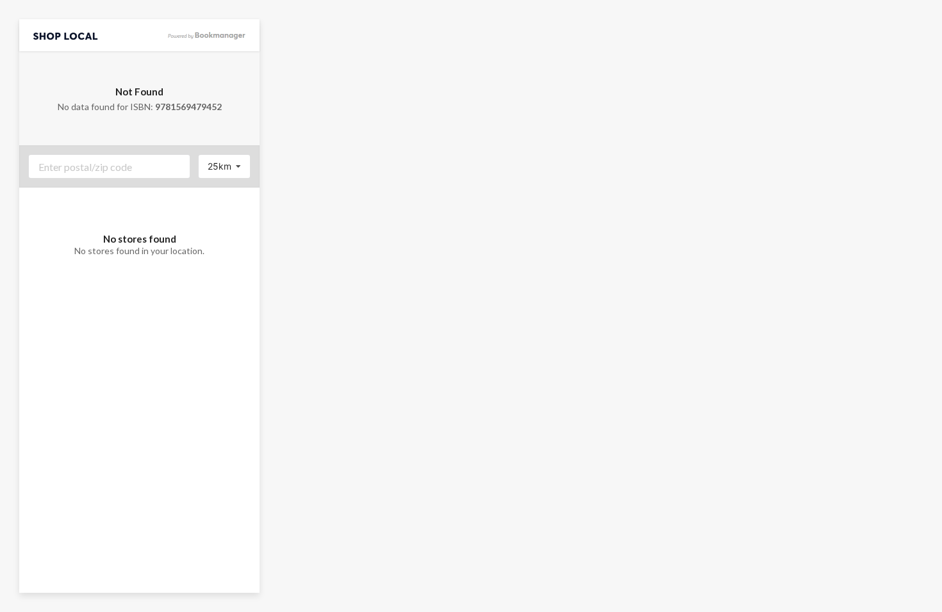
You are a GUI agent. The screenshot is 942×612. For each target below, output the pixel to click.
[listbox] (224, 166)
